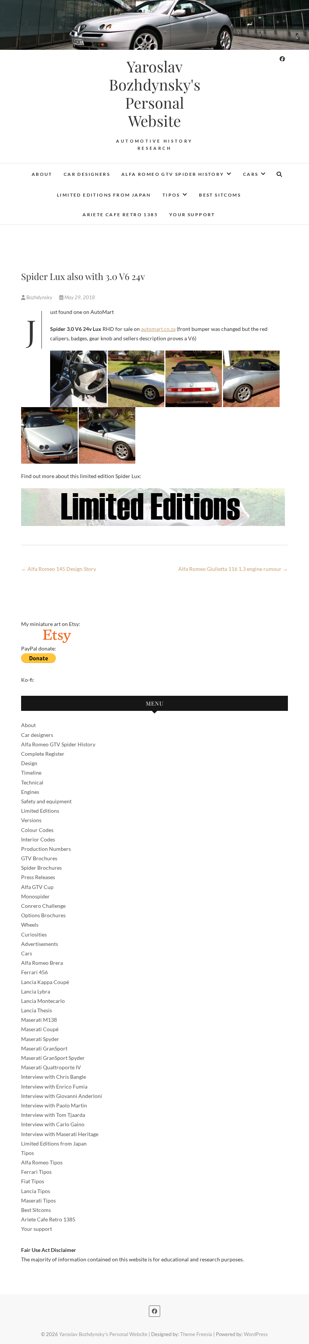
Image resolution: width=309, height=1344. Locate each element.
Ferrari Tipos (36, 1172)
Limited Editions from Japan (104, 195)
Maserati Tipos (38, 1200)
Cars (251, 174)
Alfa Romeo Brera (42, 963)
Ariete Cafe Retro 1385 (120, 214)
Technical (32, 782)
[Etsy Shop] (56, 633)
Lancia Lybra (35, 991)
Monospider (35, 896)
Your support (192, 214)
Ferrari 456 (34, 972)
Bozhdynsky (39, 297)
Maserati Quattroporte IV (51, 1067)
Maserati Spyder (40, 1039)
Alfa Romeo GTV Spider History (172, 174)
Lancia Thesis (36, 1010)
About (42, 174)
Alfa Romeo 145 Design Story (58, 569)
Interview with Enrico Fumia (54, 1086)
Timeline (31, 772)
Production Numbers (46, 849)
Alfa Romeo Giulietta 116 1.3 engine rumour (233, 569)
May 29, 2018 (79, 297)
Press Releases (38, 877)
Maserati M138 (39, 1019)
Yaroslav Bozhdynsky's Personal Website (154, 93)
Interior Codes (38, 839)
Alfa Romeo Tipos (42, 1162)
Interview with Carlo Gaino (52, 1124)
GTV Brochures (39, 858)
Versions (31, 820)
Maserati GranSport (44, 1048)
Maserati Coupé (39, 1029)
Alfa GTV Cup (37, 887)
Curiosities (34, 934)
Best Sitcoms (220, 195)
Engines (30, 792)
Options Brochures (43, 915)
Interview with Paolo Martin (54, 1105)
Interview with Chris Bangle (53, 1076)
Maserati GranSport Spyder (53, 1058)
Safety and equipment (46, 801)
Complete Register (42, 753)
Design (29, 763)
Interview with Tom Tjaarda (53, 1115)
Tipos (171, 195)
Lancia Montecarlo (43, 1001)
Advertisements (39, 944)
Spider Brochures (41, 867)
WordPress (256, 1334)
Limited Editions (40, 810)
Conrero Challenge (43, 906)
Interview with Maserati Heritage (59, 1134)
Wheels (29, 924)
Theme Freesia (196, 1334)
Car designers (87, 174)
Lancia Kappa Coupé (45, 982)
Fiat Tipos (32, 1181)
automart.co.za (158, 329)
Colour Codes (37, 830)
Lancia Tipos (35, 1191)
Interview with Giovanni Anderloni (61, 1096)
